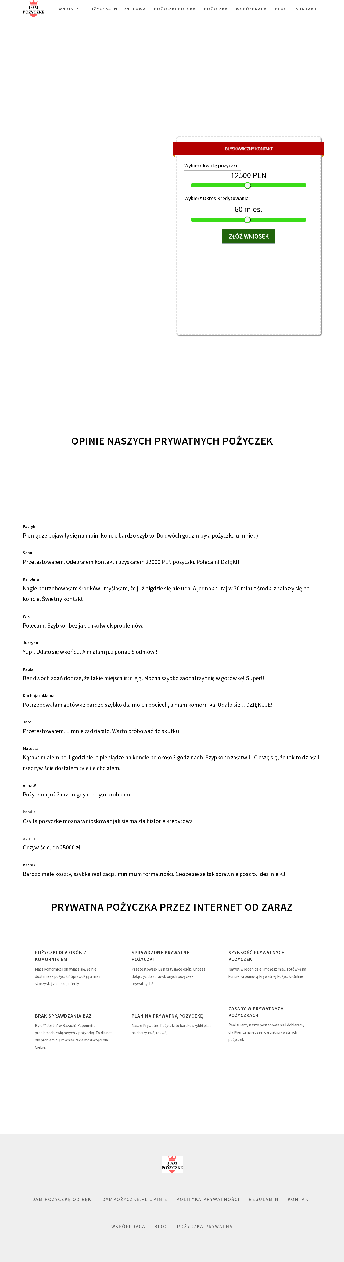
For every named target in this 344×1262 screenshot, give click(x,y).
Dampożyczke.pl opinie (134, 1199)
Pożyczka (216, 8)
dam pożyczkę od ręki (62, 1199)
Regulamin (264, 1199)
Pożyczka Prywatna (205, 1226)
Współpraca (251, 8)
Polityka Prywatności (208, 1199)
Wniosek (68, 8)
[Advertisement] (172, 89)
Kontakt (306, 8)
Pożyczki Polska (175, 8)
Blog (281, 8)
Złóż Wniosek (248, 236)
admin (29, 838)
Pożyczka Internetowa (116, 8)
